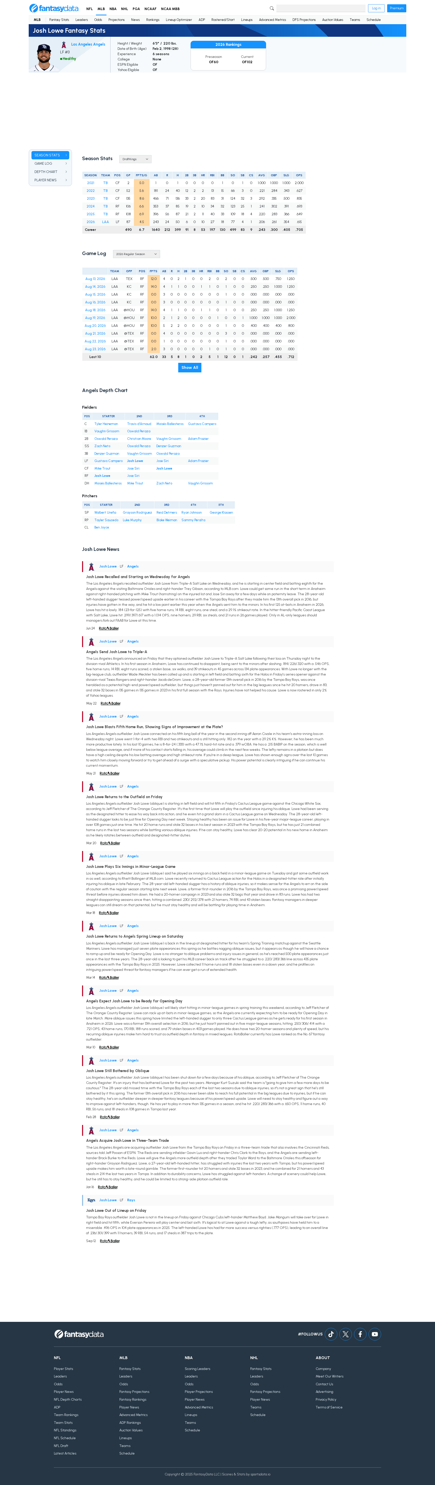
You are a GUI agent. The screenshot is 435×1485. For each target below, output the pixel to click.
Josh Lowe (135, 461)
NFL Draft (61, 1446)
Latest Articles (65, 1453)
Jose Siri (162, 461)
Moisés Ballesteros (170, 424)
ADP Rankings (130, 1423)
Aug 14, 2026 (95, 287)
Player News (64, 1392)
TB (105, 183)
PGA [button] (136, 9)
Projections (116, 20)
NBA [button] (113, 9)
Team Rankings (66, 1415)
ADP (202, 20)
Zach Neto (102, 446)
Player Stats (63, 1369)
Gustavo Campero (202, 424)
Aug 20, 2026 (95, 326)
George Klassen (221, 512)
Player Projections (199, 1392)
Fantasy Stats (59, 20)
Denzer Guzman (168, 446)
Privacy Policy (326, 1399)
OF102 (247, 62)
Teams (355, 20)
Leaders (82, 20)
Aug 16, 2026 (95, 302)
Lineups (246, 20)
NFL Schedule (65, 1438)
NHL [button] (124, 9)
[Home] (54, 8)
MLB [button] (101, 9)
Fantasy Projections (134, 1392)
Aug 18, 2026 (95, 310)
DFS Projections (304, 20)
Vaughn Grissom (106, 431)
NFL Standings (65, 1430)
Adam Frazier (198, 439)
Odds (98, 20)
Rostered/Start (223, 20)
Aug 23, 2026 (95, 349)
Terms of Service (329, 1407)
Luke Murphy (132, 520)
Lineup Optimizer (179, 20)
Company (323, 1369)
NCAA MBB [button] (170, 9)
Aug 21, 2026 (95, 333)
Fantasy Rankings (132, 1399)
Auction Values (332, 20)
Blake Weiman (167, 520)
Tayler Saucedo (106, 520)
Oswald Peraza (138, 431)
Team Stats (63, 1423)
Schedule (374, 20)
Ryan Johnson (192, 512)
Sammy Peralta (193, 520)
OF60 (213, 62)
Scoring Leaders (197, 1369)
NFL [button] (89, 9)
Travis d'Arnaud (139, 424)
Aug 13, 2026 (95, 279)
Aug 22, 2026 (95, 341)
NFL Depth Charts (68, 1399)
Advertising (324, 1392)
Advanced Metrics (272, 20)
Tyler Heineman (106, 424)
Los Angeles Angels (88, 44)
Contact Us (324, 1384)
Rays (131, 1200)
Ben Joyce (101, 527)
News (135, 20)
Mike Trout (102, 468)
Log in (376, 8)
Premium (397, 8)
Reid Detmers (167, 512)
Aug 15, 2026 (95, 294)
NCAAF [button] (150, 9)
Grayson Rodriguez (137, 512)
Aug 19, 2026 (95, 318)
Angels (133, 566)
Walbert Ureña (105, 512)
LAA (105, 222)
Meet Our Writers (329, 1376)
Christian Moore (139, 439)
